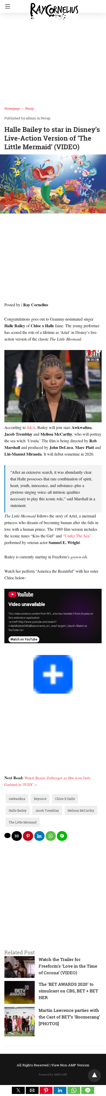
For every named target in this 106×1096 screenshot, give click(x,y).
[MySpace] (15, 651)
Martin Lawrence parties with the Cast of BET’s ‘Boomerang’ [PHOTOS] (69, 1016)
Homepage (12, 108)
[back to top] (94, 1075)
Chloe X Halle (65, 799)
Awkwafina (17, 799)
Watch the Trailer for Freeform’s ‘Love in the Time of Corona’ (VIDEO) (68, 966)
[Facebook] (6, 651)
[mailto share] (17, 836)
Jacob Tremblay (47, 810)
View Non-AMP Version (70, 1065)
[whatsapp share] (51, 836)
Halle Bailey (17, 810)
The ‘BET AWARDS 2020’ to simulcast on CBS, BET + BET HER (68, 990)
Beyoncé (40, 799)
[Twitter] (10, 651)
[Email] (23, 651)
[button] (18, 1090)
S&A (31, 427)
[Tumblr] (19, 651)
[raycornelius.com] (54, 9)
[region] (53, 258)
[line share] (62, 836)
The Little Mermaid (23, 822)
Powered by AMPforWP (53, 1074)
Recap (29, 108)
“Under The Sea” (77, 535)
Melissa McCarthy (81, 810)
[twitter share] (7, 835)
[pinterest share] (28, 836)
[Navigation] (6, 6)
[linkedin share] (39, 836)
